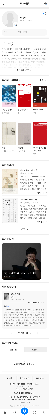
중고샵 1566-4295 (25, 386)
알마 (12, 297)
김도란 (27, 202)
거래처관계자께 (32, 399)
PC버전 (14, 399)
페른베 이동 (24, 140)
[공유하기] (44, 13)
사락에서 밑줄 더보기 (35, 303)
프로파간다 (38, 202)
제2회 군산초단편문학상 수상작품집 (29, 199)
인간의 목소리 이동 (24, 102)
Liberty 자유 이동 (40, 103)
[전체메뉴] (5, 412)
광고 (28, 402)
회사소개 (22, 399)
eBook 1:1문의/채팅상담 (23, 389)
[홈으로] (24, 412)
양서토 (22, 202)
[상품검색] (14, 412)
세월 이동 (9, 140)
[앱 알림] (44, 412)
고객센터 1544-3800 (17, 384)
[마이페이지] (34, 412)
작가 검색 (45, 4)
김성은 (22, 173)
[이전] (3, 3)
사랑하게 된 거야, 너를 (28, 170)
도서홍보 (22, 402)
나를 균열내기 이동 (9, 102)
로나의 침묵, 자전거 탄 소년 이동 (40, 140)
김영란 (32, 202)
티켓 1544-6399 (33, 384)
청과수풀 (30, 173)
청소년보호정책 (35, 397)
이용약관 (12, 397)
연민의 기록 (15, 294)
